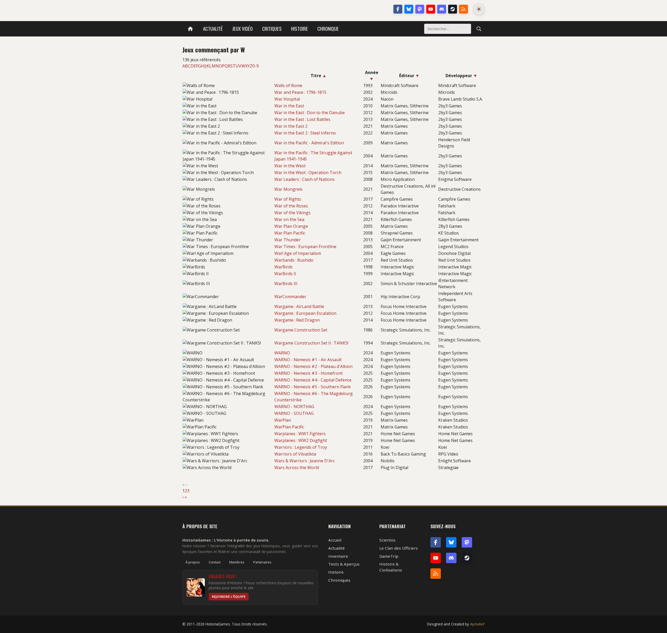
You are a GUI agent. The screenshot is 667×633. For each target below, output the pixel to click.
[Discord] (441, 9)
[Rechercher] (479, 28)
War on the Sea (289, 219)
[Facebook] (397, 9)
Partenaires (262, 562)
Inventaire (338, 556)
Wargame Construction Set (300, 330)
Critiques (272, 28)
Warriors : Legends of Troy (300, 447)
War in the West (290, 166)
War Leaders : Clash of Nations (304, 179)
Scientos (387, 540)
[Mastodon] (419, 9)
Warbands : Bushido (293, 260)
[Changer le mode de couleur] (479, 9)
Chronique (328, 28)
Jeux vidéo (242, 28)
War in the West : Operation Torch (307, 172)
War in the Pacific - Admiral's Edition (309, 143)
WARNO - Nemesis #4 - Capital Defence (312, 380)
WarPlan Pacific (289, 427)
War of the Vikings (292, 213)
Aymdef (477, 624)
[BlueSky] (451, 542)
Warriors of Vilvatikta (295, 454)
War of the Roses (291, 206)
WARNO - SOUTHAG (294, 413)
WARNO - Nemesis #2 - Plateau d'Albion (313, 366)
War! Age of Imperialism (297, 253)
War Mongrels (288, 189)
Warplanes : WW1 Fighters (300, 434)
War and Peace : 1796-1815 (300, 92)
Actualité (213, 28)
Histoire (299, 28)
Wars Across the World (296, 467)
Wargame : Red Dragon (297, 320)
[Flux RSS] (463, 9)
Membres (236, 562)
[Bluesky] (408, 9)
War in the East (289, 106)
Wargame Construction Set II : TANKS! (311, 343)
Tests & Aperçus (344, 564)
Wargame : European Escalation (305, 313)
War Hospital (287, 99)
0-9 (255, 66)
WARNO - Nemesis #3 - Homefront (308, 373)
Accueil (334, 540)
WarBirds (283, 267)
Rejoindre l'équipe (228, 596)
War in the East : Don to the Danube (309, 112)
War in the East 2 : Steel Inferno (305, 133)
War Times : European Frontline (305, 246)
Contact (214, 562)
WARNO (282, 353)
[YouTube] (430, 9)
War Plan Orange (291, 226)
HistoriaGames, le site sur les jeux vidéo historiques (223, 9)
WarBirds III (286, 283)
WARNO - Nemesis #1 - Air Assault (308, 359)
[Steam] (452, 9)
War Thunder (287, 240)
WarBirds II (285, 273)
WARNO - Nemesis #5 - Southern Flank (312, 387)
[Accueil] (190, 29)
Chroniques (339, 580)
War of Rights (287, 199)
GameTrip (388, 556)
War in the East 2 (290, 126)
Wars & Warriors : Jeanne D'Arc (304, 461)
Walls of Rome (288, 85)
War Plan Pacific (289, 233)
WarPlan (282, 420)
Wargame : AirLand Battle (299, 306)
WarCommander (290, 296)
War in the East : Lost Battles (302, 119)
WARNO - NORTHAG (294, 406)
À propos (193, 562)
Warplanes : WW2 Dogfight (300, 440)
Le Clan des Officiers (398, 548)
